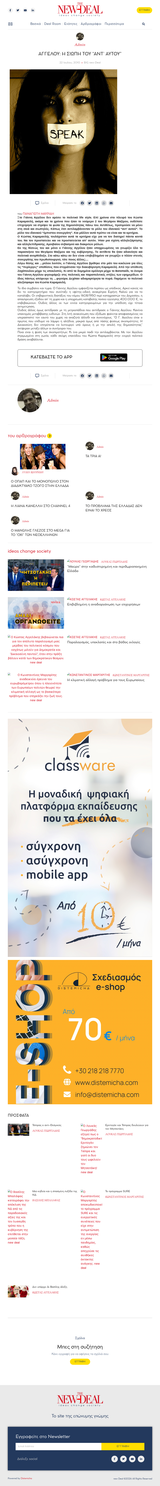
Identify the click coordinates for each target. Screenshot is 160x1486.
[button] (143, 24)
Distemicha (26, 1479)
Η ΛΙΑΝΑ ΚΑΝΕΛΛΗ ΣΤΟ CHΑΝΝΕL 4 (40, 506)
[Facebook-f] (10, 10)
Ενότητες (71, 24)
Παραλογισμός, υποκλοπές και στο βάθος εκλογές (103, 642)
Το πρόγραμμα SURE (118, 1191)
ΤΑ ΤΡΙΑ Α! (93, 456)
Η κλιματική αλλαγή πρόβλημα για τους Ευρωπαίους (105, 680)
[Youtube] (25, 10)
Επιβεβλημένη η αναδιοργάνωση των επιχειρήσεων (103, 604)
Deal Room (52, 24)
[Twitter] (17, 10)
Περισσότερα (114, 24)
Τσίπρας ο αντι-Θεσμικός (46, 1125)
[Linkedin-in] (32, 10)
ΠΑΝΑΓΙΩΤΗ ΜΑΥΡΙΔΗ (38, 214)
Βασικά (35, 24)
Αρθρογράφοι (91, 24)
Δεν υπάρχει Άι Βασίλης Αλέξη (49, 1287)
